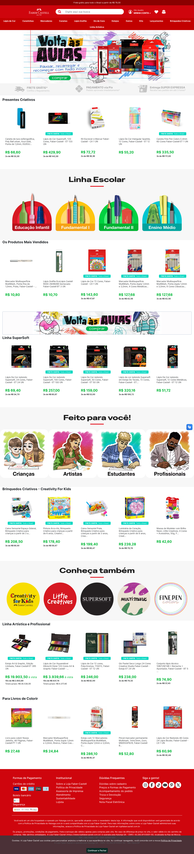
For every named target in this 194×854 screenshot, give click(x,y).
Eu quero (21, 162)
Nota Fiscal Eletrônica (111, 801)
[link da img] (39, 12)
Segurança (105, 798)
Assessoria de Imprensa (69, 791)
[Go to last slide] (20, 56)
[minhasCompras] (164, 12)
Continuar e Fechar (97, 850)
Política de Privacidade (69, 787)
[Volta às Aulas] (97, 56)
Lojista (60, 801)
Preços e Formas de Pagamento (117, 787)
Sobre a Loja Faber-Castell (71, 783)
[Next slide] (173, 56)
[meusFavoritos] (156, 11)
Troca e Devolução (110, 794)
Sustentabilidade (65, 798)
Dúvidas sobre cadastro (113, 783)
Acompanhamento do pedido (116, 791)
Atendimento (63, 794)
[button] (60, 11)
